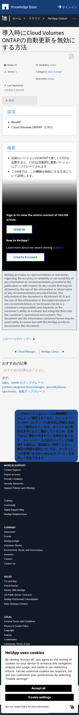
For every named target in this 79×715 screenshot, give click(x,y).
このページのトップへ (17, 339)
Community (10, 505)
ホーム (17, 18)
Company (10, 527)
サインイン (69, 7)
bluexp (51, 78)
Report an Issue (12, 474)
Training (8, 500)
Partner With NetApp (14, 590)
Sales (8, 576)
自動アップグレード (32, 391)
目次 (12, 100)
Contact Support (12, 470)
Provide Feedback (13, 479)
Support (58, 247)
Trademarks (10, 639)
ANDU (5, 383)
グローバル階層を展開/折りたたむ (7, 18)
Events (7, 536)
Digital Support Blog (14, 509)
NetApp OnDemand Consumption (21, 599)
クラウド (35, 18)
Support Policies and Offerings (19, 488)
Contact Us (10, 563)
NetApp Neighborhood (15, 514)
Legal (8, 617)
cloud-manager (55, 71)
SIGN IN (19, 229)
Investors (9, 554)
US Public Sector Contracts (18, 594)
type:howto (9, 391)
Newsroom (9, 532)
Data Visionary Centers (16, 604)
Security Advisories (14, 483)
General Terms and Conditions (19, 621)
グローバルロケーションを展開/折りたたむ (74, 17)
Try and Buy (10, 581)
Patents (8, 635)
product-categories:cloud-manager (23, 387)
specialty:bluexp (56, 387)
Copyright (9, 630)
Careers (8, 559)
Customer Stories (13, 545)
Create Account (25, 257)
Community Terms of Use (17, 644)
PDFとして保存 (71, 56)
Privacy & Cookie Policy (16, 626)
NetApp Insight (11, 541)
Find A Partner (11, 585)
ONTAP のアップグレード (27, 383)
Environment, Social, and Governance (23, 550)
